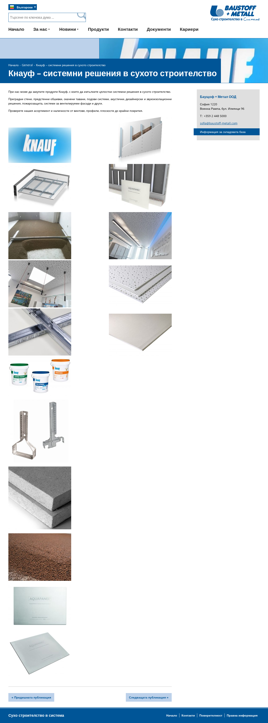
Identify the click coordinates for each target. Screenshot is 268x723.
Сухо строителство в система (36, 715)
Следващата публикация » (149, 697)
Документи (159, 29)
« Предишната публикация (31, 697)
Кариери (189, 29)
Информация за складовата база (223, 132)
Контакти (128, 29)
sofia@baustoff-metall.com (218, 123)
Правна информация (242, 715)
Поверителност (210, 715)
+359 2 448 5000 (215, 116)
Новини (67, 29)
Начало (16, 29)
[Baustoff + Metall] (235, 21)
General (27, 65)
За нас (40, 29)
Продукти (98, 29)
